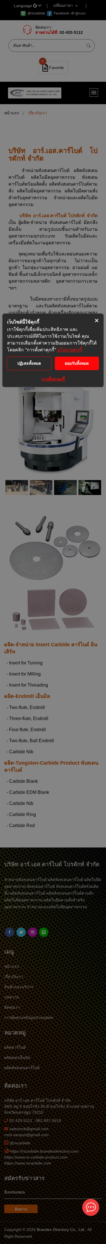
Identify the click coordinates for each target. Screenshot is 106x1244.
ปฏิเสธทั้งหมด (29, 363)
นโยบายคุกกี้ (69, 350)
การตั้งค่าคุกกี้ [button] (53, 379)
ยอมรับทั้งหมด (77, 363)
